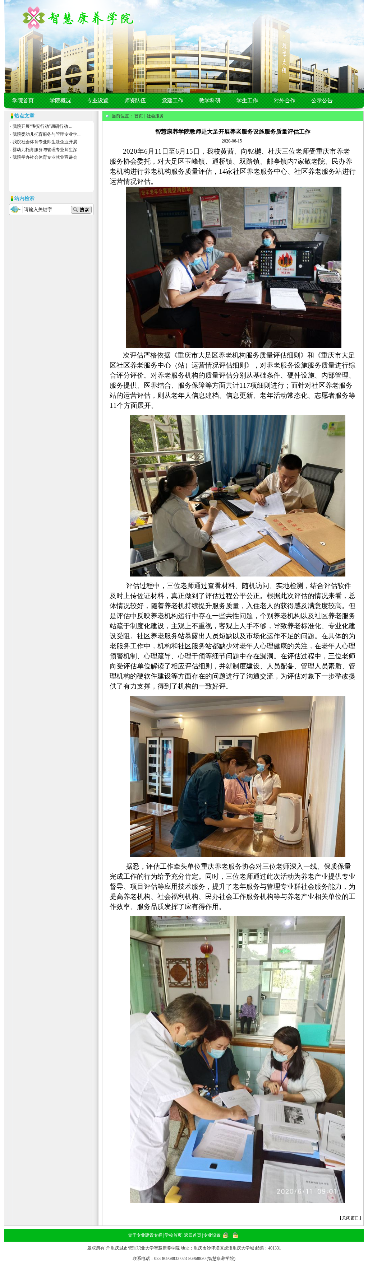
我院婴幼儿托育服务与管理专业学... (46, 134)
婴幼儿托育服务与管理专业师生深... (46, 149)
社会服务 (155, 115)
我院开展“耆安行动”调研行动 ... (42, 126)
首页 (138, 115)
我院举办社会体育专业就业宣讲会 (45, 157)
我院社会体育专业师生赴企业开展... (46, 141)
